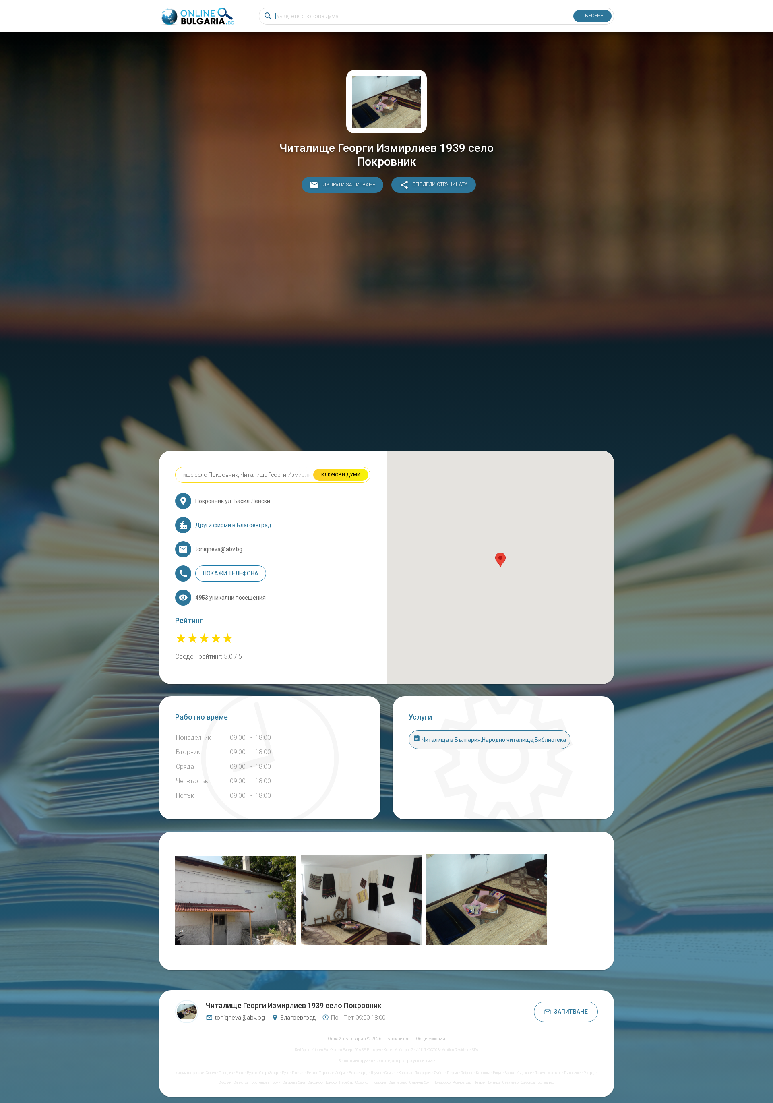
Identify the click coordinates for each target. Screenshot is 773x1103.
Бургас (252, 1073)
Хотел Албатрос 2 (398, 1050)
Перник (452, 1073)
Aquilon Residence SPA (460, 1050)
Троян (275, 1082)
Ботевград (545, 1082)
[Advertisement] (386, 324)
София (211, 1073)
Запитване (571, 1011)
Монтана (554, 1073)
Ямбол (439, 1073)
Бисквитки (398, 1038)
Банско (331, 1082)
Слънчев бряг (420, 1082)
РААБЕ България (367, 1050)
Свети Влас (398, 1082)
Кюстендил (259, 1082)
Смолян (225, 1082)
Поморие (379, 1082)
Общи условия (430, 1038)
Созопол (362, 1082)
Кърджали (524, 1073)
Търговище (572, 1073)
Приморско (442, 1082)
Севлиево (510, 1082)
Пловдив (226, 1073)
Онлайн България (347, 1038)
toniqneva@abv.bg (240, 1017)
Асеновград (462, 1082)
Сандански (315, 1082)
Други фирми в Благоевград (233, 525)
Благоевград (358, 1073)
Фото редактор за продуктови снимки (406, 1061)
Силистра (241, 1082)
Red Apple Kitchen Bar (312, 1050)
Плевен (298, 1073)
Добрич (340, 1073)
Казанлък (483, 1073)
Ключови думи (340, 475)
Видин (497, 1073)
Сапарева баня (294, 1082)
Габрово (467, 1073)
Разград (589, 1073)
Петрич (479, 1082)
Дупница (494, 1082)
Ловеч (540, 1073)
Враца (509, 1073)
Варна (240, 1073)
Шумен (376, 1073)
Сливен (390, 1073)
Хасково (405, 1073)
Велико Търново (320, 1073)
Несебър (346, 1082)
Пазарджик (423, 1073)
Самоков (528, 1082)
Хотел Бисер (341, 1050)
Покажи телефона (230, 573)
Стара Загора (269, 1073)
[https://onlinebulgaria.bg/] (197, 16)
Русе (285, 1073)
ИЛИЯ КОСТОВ (427, 1050)
